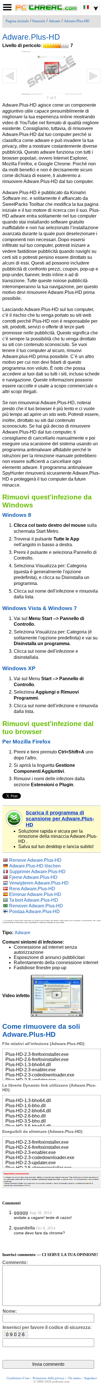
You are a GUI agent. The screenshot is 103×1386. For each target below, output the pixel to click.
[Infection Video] (57, 995)
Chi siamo (74, 1378)
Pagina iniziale (17, 21)
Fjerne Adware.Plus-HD (33, 877)
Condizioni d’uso (18, 1378)
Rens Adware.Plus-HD (32, 888)
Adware (54, 21)
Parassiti (38, 21)
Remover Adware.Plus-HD (36, 905)
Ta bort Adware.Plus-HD (33, 900)
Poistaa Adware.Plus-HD (34, 911)
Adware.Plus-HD (76, 21)
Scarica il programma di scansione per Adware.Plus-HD (60, 819)
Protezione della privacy (49, 1378)
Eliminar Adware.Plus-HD (35, 894)
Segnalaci (90, 1378)
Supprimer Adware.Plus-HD (37, 871)
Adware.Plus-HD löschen (35, 865)
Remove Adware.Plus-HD (35, 860)
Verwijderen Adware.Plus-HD (39, 883)
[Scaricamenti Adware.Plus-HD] (14, 818)
